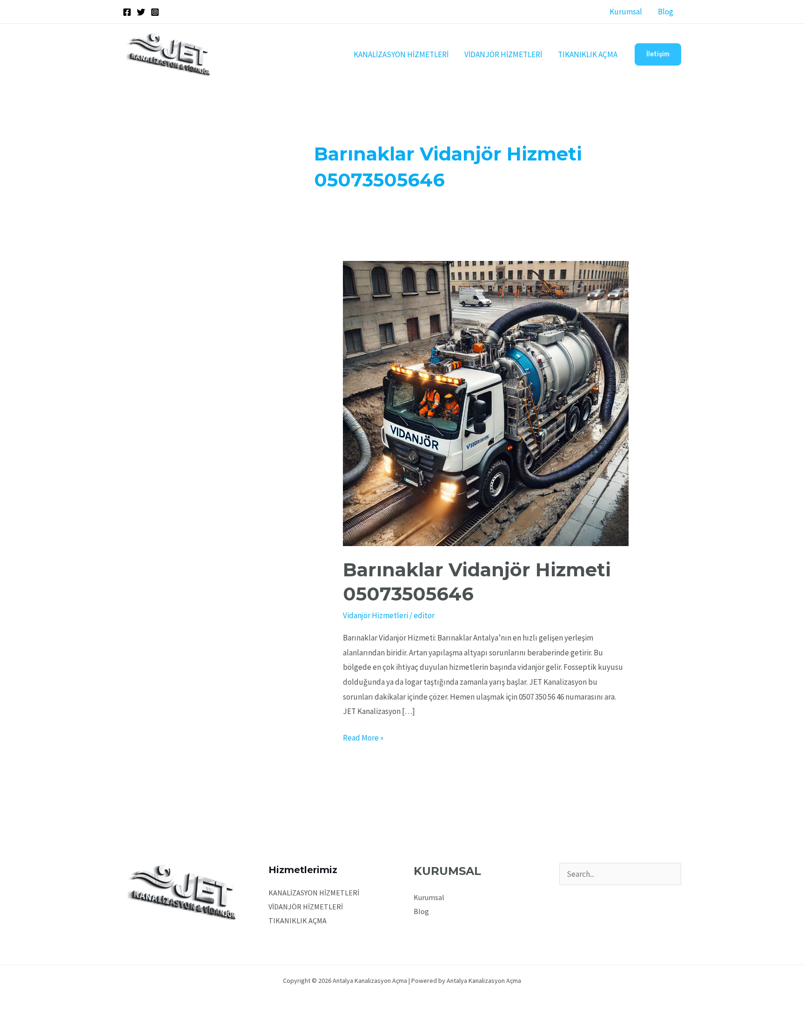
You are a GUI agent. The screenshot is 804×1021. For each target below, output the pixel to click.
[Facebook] (127, 12)
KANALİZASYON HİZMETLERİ (401, 54)
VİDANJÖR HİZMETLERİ (503, 54)
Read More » (363, 737)
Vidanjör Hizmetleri (375, 615)
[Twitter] (141, 12)
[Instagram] (155, 12)
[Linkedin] (616, 896)
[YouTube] (603, 896)
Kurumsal (626, 12)
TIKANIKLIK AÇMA (587, 54)
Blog (665, 12)
